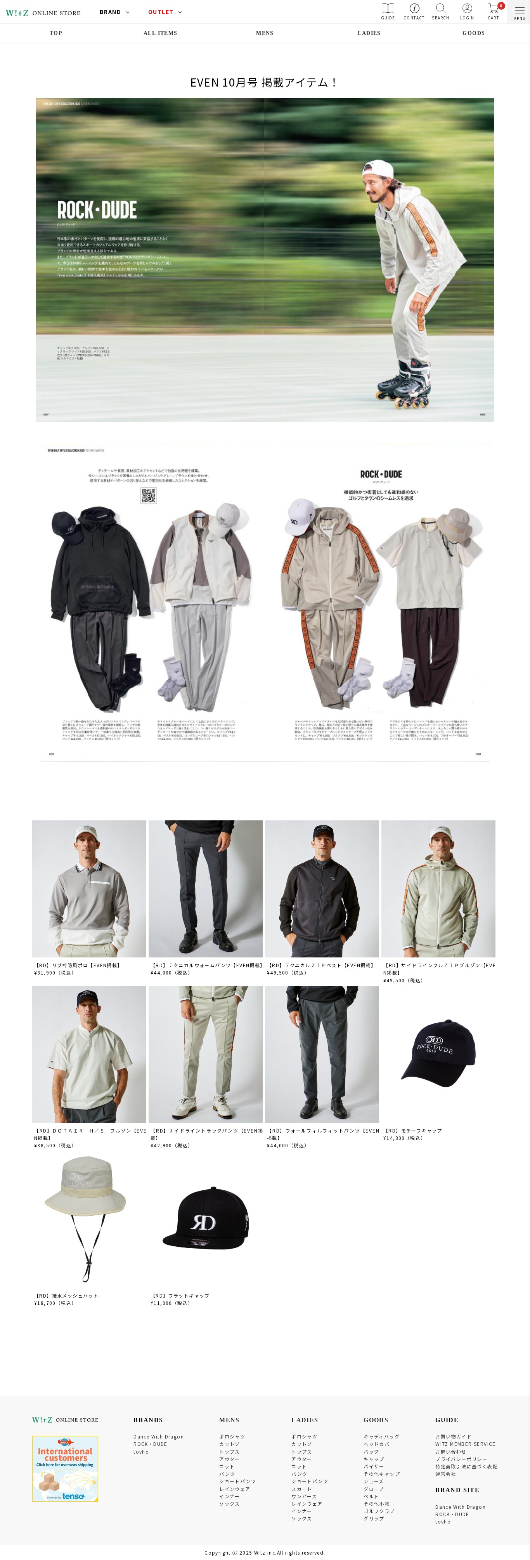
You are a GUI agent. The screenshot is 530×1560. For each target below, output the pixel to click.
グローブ (374, 1488)
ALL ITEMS (161, 33)
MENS (265, 33)
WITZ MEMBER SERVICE (465, 1443)
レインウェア (234, 1488)
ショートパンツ (237, 1481)
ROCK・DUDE (150, 1443)
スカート (301, 1488)
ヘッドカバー (379, 1443)
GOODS (473, 33)
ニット (227, 1466)
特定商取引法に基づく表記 (466, 1466)
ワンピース (304, 1496)
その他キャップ (382, 1473)
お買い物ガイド (453, 1436)
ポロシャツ (232, 1436)
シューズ (374, 1481)
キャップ (374, 1459)
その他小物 (377, 1503)
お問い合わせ (450, 1451)
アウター (229, 1459)
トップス (229, 1451)
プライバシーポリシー (461, 1459)
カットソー (232, 1443)
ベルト (371, 1496)
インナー (229, 1496)
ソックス (229, 1503)
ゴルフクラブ (379, 1511)
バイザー (374, 1466)
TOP (56, 33)
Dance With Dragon (158, 1436)
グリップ (374, 1518)
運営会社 (445, 1473)
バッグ (371, 1451)
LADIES (369, 33)
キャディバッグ (382, 1436)
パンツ (227, 1473)
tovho (141, 1451)
